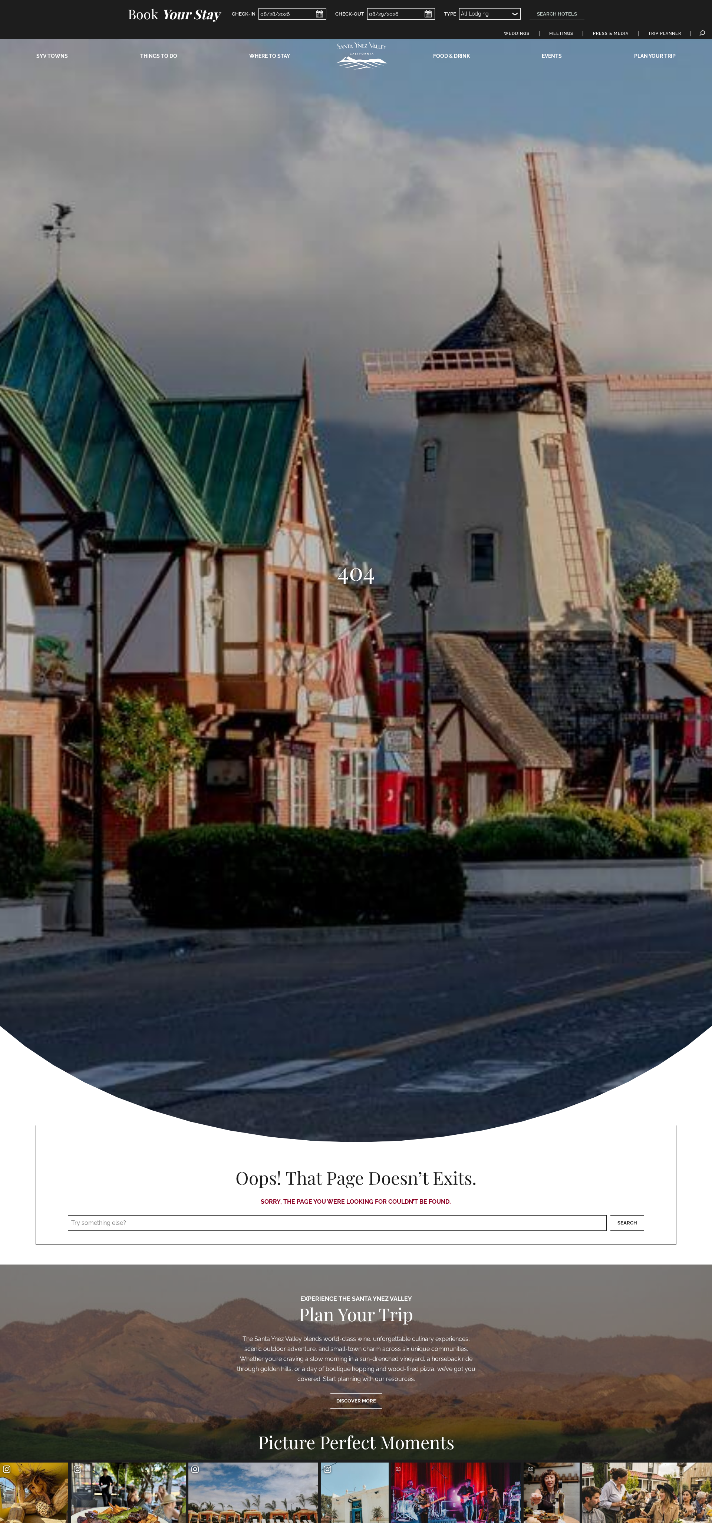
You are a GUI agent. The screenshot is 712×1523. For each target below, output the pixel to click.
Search (627, 1223)
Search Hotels (557, 14)
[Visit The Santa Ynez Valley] (362, 55)
